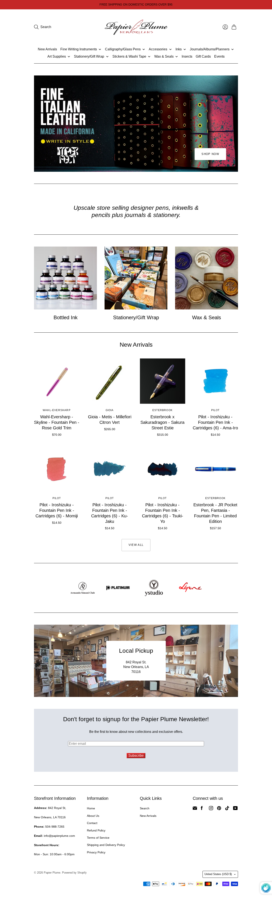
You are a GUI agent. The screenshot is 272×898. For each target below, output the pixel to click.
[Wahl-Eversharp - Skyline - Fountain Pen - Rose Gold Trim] (56, 381)
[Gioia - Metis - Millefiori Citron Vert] (109, 381)
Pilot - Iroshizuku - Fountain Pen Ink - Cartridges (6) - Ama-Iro (215, 422)
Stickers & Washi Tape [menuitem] (129, 56)
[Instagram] (211, 809)
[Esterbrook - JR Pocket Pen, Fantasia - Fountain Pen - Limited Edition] (215, 469)
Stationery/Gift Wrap (136, 317)
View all (136, 544)
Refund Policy (96, 830)
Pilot (215, 410)
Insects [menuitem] (187, 56)
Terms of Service (98, 837)
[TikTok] (227, 809)
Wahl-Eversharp (57, 410)
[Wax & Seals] (206, 278)
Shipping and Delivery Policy (106, 845)
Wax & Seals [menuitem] (164, 56)
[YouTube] (235, 809)
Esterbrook (162, 410)
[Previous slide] (38, 123)
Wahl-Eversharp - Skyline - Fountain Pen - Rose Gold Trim (56, 422)
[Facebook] (202, 809)
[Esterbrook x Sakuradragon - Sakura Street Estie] (162, 381)
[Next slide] (233, 123)
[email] (195, 809)
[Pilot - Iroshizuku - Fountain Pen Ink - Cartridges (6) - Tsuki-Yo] (162, 469)
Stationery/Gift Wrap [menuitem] (89, 56)
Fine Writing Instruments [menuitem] (78, 49)
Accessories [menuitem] (158, 49)
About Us (93, 815)
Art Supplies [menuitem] (56, 56)
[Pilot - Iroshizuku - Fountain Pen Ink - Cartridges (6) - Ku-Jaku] (109, 469)
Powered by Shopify (74, 872)
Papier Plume (52, 872)
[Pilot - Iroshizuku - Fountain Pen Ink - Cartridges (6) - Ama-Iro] (215, 381)
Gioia (110, 410)
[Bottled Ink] (65, 278)
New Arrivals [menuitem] (47, 49)
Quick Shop (56, 397)
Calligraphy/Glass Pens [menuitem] (123, 49)
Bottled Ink (66, 317)
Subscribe (136, 755)
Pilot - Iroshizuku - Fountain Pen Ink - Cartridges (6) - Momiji (56, 510)
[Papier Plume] (136, 27)
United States (218, 874)
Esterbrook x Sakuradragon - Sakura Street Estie (162, 422)
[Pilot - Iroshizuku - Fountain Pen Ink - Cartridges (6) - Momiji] (56, 469)
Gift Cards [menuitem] (203, 56)
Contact (92, 823)
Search (144, 808)
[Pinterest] (219, 809)
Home (91, 808)
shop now (210, 154)
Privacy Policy (96, 852)
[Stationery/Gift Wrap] (136, 278)
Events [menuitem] (219, 56)
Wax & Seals (206, 317)
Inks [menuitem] (179, 49)
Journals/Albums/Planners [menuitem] (210, 49)
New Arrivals (148, 815)
